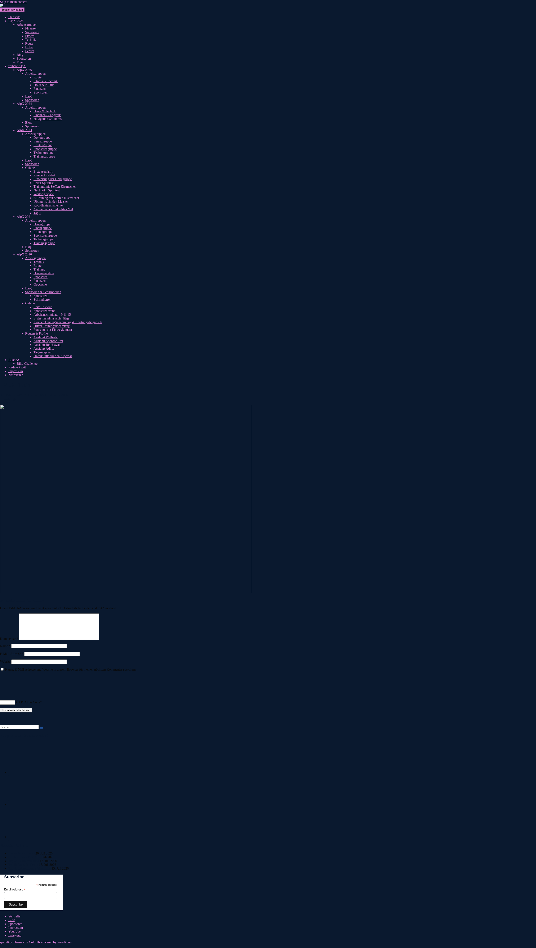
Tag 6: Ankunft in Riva (23, 861)
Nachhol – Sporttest (47, 190)
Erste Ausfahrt (43, 171)
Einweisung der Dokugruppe (53, 179)
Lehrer (29, 51)
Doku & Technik (45, 111)
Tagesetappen (43, 352)
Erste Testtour (43, 307)
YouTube (14, 931)
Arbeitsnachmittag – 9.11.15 (52, 314)
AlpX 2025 (24, 70)
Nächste (6, 403)
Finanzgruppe (43, 141)
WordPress (64, 942)
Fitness (29, 36)
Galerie (30, 167)
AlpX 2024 (24, 103)
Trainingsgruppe (44, 156)
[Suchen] (41, 728)
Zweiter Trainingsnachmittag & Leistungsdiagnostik (68, 322)
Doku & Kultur (44, 85)
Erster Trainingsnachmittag (51, 318)
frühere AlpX (17, 66)
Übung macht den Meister (51, 201)
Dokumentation (44, 273)
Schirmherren (42, 299)
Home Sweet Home (21, 853)
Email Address (15, 890)
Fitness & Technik (46, 81)
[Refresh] (2, 691)
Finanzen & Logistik (47, 115)
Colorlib (34, 942)
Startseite (14, 17)
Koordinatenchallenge (48, 205)
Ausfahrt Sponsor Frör (48, 341)
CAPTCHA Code (28, 702)
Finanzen (31, 28)
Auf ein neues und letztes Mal (53, 209)
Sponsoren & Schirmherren (43, 292)
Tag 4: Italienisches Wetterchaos (29, 868)
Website (5, 661)
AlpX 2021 (24, 216)
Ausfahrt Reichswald (47, 344)
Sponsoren (32, 32)
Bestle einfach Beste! (22, 857)
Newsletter (15, 375)
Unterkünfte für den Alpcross (53, 356)
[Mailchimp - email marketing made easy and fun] (51, 908)
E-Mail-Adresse (11, 654)
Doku (29, 47)
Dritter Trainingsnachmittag (52, 326)
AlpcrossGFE (59, 395)
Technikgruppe (43, 152)
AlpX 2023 (24, 130)
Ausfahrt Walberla (46, 337)
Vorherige (9, 399)
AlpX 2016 (24, 254)
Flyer (20, 62)
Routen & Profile (36, 333)
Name (5, 646)
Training (39, 269)
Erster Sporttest (44, 183)
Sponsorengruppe (45, 149)
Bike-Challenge (27, 363)
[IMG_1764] (125, 592)
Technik (30, 39)
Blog (20, 54)
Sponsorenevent (44, 311)
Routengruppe (43, 145)
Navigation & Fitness (48, 119)
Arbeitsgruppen (27, 24)
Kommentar (9, 638)
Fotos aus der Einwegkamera (53, 329)
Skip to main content (13, 2)
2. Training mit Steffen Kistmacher (56, 198)
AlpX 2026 (15, 21)
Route (29, 43)
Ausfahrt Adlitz (44, 348)
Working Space (44, 194)
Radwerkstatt (17, 367)
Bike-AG (14, 360)
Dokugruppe (42, 137)
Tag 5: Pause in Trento (23, 864)
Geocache (40, 284)
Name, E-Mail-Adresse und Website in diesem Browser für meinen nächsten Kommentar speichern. (71, 669)
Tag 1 (37, 213)
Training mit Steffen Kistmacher (55, 186)
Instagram (14, 935)
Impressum (15, 371)
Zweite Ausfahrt (44, 175)
